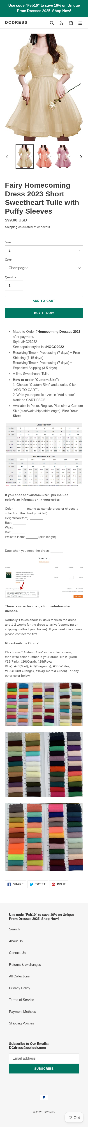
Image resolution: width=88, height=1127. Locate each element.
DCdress (16, 22)
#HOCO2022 (54, 347)
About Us (16, 941)
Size (8, 242)
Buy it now (44, 313)
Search (14, 929)
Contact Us (17, 953)
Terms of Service (21, 1000)
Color (8, 259)
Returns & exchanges (25, 964)
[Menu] (80, 23)
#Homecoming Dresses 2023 (58, 331)
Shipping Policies (21, 1023)
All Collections (19, 976)
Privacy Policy (19, 988)
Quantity (10, 277)
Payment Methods (22, 1011)
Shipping (11, 227)
